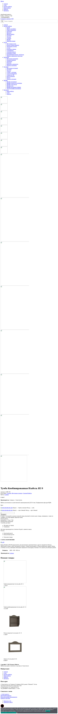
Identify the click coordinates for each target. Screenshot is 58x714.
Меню (2, 1)
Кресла (8, 77)
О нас (5, 5)
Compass (6, 494)
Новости (6, 9)
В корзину (3, 514)
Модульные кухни (11, 43)
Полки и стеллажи (11, 79)
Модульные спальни (17, 493)
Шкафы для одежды (12, 84)
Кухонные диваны (11, 49)
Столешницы (10, 50)
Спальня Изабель (27, 493)
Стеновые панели (11, 52)
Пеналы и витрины (12, 65)
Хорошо (48, 711)
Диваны (9, 71)
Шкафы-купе (10, 85)
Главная (6, 3)
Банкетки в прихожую (12, 64)
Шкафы (9, 39)
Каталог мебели (8, 6)
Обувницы (9, 61)
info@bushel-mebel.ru (6, 695)
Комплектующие (11, 41)
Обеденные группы (12, 46)
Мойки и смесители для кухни (14, 56)
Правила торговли (5, 698)
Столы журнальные (12, 73)
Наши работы (7, 8)
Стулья (8, 47)
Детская (9, 37)
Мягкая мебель (10, 34)
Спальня (9, 38)
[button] (2, 706)
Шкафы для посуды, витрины (14, 83)
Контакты (6, 10)
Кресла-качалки (11, 76)
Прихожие (9, 31)
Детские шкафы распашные (14, 88)
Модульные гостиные (12, 68)
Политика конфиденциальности (9, 697)
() (12, 18)
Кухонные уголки (11, 53)
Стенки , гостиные (11, 72)
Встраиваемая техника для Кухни (15, 54)
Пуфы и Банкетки (11, 30)
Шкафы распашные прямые (14, 87)
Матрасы (9, 33)
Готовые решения (11, 60)
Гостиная (9, 35)
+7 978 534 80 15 (5, 694)
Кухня (8, 27)
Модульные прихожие (12, 58)
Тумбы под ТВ (10, 75)
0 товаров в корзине (6, 18)
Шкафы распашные (12, 81)
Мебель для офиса (11, 28)
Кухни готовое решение (13, 45)
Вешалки (9, 62)
